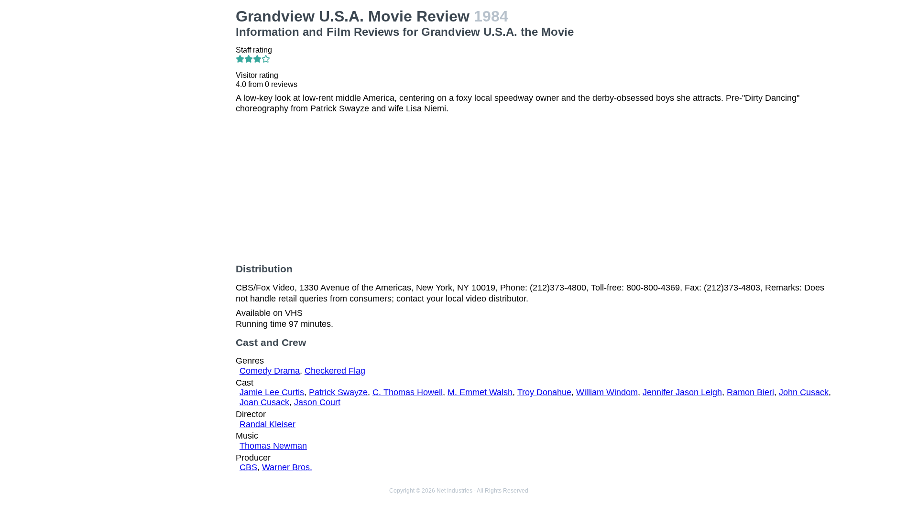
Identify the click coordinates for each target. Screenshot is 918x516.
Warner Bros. (287, 467)
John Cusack (804, 392)
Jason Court (317, 402)
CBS (248, 467)
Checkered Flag (335, 371)
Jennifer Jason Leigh (682, 392)
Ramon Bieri (750, 392)
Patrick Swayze (338, 392)
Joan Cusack (264, 402)
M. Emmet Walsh (480, 392)
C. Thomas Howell (407, 392)
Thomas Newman (273, 446)
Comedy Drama (270, 371)
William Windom (607, 392)
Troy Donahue (544, 392)
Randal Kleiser (267, 424)
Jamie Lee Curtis (272, 392)
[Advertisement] (158, 67)
